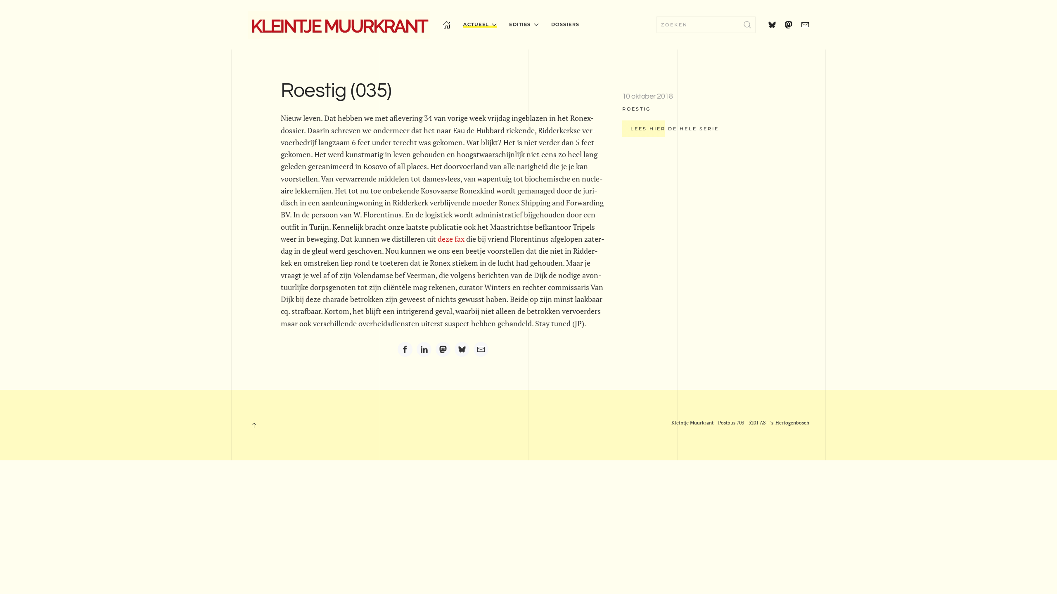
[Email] (481, 349)
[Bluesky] (462, 349)
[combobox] (706, 24)
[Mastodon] (443, 349)
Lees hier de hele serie (674, 129)
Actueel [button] (476, 24)
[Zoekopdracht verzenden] (747, 24)
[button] (254, 425)
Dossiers (565, 24)
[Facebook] (405, 349)
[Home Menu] (447, 24)
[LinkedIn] (424, 349)
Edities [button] (520, 24)
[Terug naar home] (339, 24)
